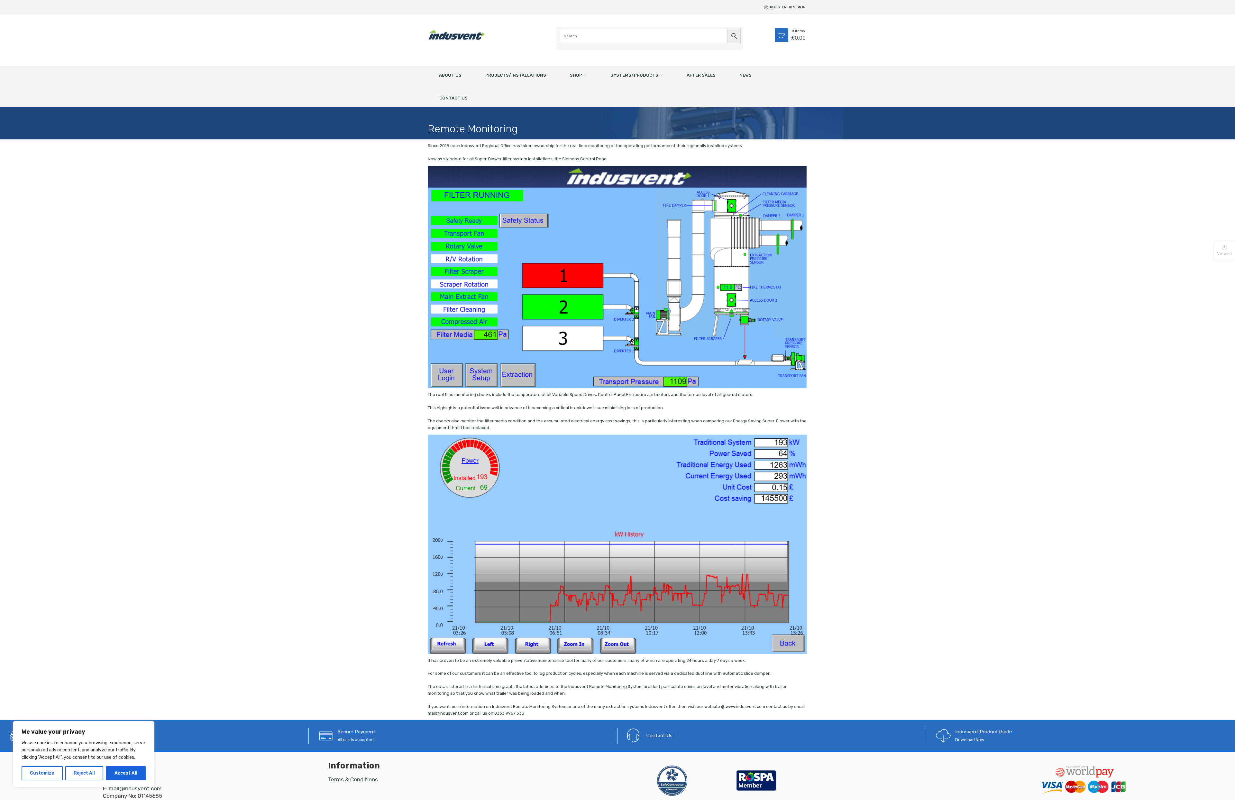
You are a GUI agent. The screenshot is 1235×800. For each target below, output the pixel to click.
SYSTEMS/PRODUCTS (634, 75)
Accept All (125, 773)
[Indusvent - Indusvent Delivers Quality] (457, 34)
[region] (83, 754)
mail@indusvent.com (135, 788)
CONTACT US (453, 97)
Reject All (84, 773)
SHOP (576, 75)
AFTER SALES (701, 75)
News (745, 75)
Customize (42, 773)
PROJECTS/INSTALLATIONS (515, 75)
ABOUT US (450, 75)
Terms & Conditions (353, 779)
